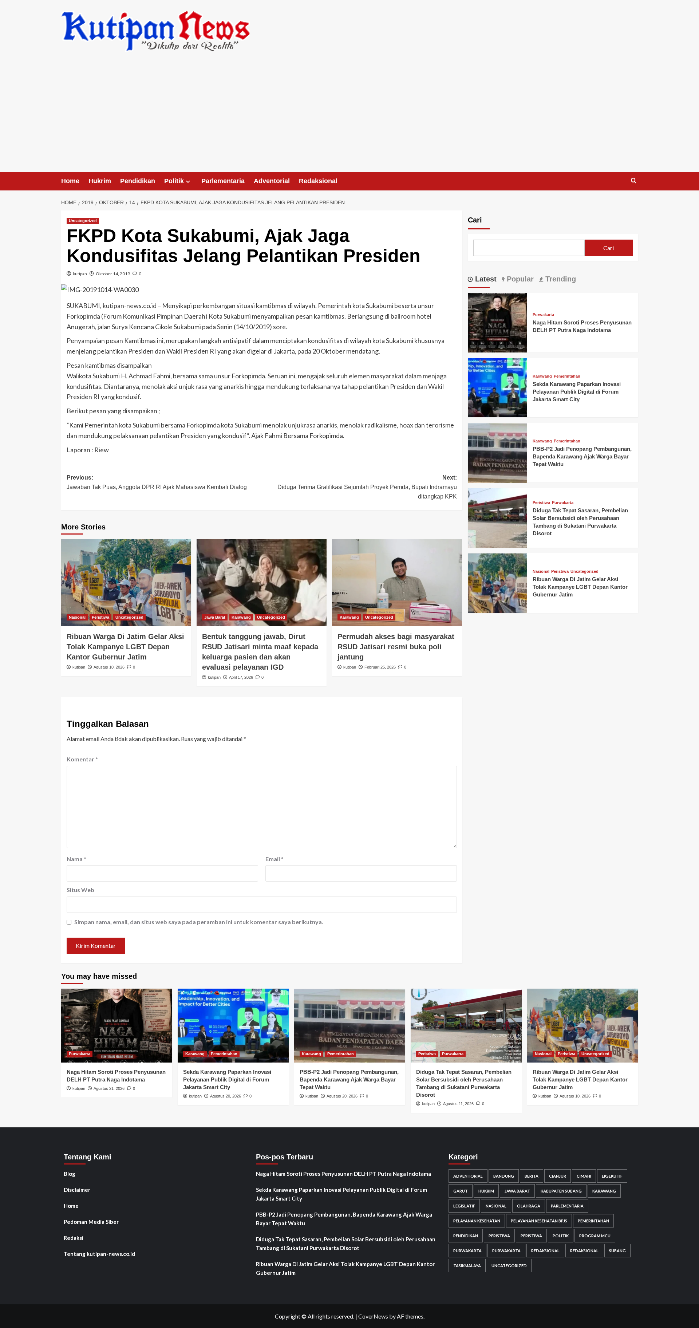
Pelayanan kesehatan (476, 1220)
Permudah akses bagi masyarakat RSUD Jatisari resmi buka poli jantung (395, 647)
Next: (367, 486)
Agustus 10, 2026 (109, 667)
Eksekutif (612, 1176)
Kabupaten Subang (561, 1191)
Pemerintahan (567, 376)
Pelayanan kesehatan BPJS (539, 1220)
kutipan (80, 273)
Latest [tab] (485, 279)
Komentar (82, 759)
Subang (617, 1250)
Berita (531, 1176)
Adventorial (272, 181)
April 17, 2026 (241, 677)
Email (274, 858)
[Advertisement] (349, 117)
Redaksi (73, 1237)
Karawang (241, 617)
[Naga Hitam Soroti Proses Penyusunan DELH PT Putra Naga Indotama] (498, 321)
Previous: (157, 482)
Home (70, 181)
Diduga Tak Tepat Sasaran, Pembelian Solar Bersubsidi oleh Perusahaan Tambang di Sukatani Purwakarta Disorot (345, 1243)
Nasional (77, 617)
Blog (69, 1173)
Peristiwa (100, 617)
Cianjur (557, 1176)
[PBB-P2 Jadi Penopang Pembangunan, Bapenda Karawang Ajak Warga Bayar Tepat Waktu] (498, 452)
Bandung (503, 1176)
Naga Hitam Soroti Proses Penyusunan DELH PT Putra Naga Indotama (343, 1173)
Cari (475, 220)
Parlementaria (223, 181)
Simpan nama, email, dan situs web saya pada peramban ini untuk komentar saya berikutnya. (198, 921)
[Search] (633, 180)
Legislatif (464, 1205)
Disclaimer (77, 1189)
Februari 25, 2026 (380, 667)
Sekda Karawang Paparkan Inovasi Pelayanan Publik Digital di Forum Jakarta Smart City (577, 391)
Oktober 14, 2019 (113, 273)
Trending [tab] (559, 279)
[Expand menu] (188, 181)
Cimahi (584, 1176)
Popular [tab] (519, 279)
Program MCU (595, 1235)
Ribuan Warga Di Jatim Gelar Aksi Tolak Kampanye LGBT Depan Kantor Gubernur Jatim (125, 647)
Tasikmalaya (467, 1265)
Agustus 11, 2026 (458, 1104)
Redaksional (318, 181)
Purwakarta (543, 315)
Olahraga (528, 1205)
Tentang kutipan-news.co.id (99, 1253)
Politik (174, 181)
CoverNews (373, 1316)
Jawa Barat (214, 617)
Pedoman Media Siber (91, 1221)
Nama (76, 858)
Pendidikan (137, 181)
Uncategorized (83, 220)
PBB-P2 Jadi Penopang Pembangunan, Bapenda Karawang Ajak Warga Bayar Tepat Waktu (582, 457)
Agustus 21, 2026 (109, 1088)
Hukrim (99, 181)
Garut (460, 1191)
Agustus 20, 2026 (225, 1096)
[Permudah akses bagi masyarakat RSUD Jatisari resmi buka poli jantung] (397, 582)
